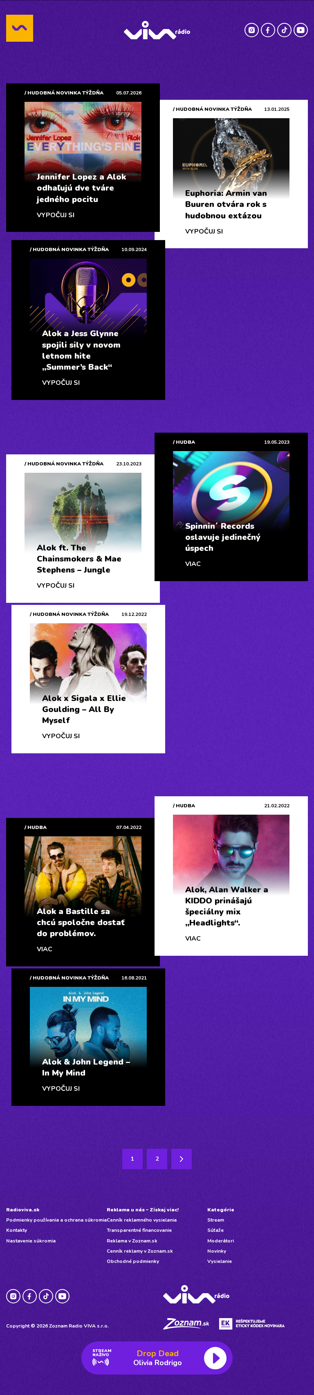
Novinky (216, 1251)
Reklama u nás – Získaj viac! (143, 1209)
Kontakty (16, 1230)
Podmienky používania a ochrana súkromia (56, 1220)
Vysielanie (219, 1261)
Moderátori (220, 1241)
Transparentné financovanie (139, 1230)
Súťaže (215, 1230)
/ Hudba (184, 442)
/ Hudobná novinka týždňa (64, 93)
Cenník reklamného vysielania (142, 1220)
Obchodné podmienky (133, 1261)
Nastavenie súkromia (31, 1241)
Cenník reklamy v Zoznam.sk (140, 1251)
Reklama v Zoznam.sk (132, 1241)
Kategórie (220, 1209)
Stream (215, 1220)
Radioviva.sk (22, 1209)
